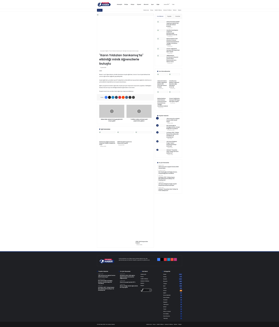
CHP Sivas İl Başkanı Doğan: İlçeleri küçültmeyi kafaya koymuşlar (171, 144)
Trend (164, 309)
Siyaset (139, 4)
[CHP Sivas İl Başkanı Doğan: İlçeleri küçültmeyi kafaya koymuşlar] (161, 143)
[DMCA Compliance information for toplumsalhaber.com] (146, 291)
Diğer (158, 4)
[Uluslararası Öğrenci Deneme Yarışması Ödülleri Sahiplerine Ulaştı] (107, 135)
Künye (151, 10)
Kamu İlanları (166, 297)
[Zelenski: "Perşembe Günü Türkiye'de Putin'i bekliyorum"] (161, 152)
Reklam (175, 10)
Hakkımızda (146, 10)
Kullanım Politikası (167, 10)
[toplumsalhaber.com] (105, 4)
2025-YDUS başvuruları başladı (142, 242)
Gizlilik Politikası (158, 10)
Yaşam (165, 288)
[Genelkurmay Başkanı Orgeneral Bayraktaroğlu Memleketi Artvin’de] (161, 32)
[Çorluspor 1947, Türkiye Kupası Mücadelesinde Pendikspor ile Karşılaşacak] (161, 136)
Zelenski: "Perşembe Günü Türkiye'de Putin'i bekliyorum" (172, 151)
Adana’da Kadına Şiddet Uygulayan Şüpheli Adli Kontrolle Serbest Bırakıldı (173, 24)
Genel (164, 274)
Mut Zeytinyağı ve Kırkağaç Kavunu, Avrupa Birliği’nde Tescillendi (173, 127)
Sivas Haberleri (167, 295)
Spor (152, 4)
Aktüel (164, 307)
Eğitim (107, 51)
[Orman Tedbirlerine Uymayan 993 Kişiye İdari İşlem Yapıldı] (161, 50)
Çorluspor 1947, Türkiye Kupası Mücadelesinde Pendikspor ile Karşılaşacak (172, 135)
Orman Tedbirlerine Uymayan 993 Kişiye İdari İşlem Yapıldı (173, 50)
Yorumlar (177, 16)
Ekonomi (146, 4)
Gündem (165, 300)
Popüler (169, 16)
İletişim (179, 10)
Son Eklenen (160, 16)
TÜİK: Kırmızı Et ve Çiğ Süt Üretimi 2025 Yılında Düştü (173, 120)
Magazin (165, 302)
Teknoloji (165, 318)
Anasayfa (119, 4)
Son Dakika (166, 313)
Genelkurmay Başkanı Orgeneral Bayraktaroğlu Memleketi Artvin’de (172, 32)
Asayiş (164, 276)
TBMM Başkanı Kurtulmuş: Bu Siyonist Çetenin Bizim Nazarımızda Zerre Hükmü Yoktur (172, 58)
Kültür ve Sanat (167, 311)
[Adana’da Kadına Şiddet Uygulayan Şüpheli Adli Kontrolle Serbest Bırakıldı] (161, 23)
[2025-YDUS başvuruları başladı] (144, 185)
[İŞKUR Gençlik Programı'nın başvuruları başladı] (125, 135)
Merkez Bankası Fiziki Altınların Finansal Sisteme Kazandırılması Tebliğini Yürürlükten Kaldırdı (172, 41)
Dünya (132, 4)
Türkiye (126, 4)
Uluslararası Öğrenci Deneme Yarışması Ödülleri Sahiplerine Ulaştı (107, 143)
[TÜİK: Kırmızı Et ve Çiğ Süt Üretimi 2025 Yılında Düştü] (161, 120)
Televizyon (165, 304)
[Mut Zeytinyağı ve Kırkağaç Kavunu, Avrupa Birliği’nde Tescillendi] (161, 127)
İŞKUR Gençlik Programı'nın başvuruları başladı (124, 142)
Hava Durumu (166, 316)
